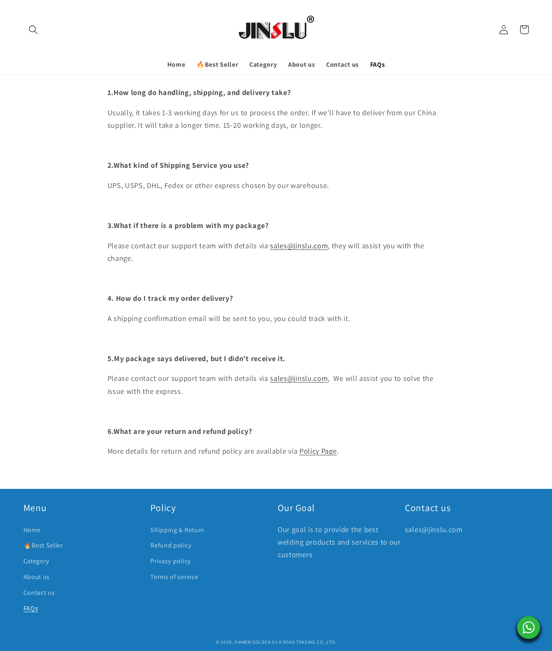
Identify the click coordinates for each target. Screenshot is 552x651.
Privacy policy (170, 561)
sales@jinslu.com (299, 245)
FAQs (30, 608)
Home (32, 530)
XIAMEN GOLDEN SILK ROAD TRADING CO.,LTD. (285, 642)
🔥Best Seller (43, 545)
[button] (33, 29)
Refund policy (170, 545)
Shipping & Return (177, 530)
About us (36, 577)
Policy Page (318, 451)
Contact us (39, 592)
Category (36, 561)
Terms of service (174, 577)
